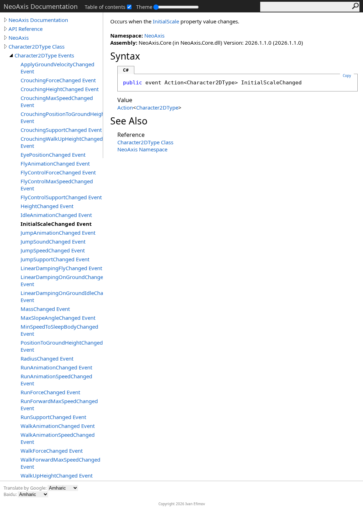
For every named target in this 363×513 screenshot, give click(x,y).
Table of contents (105, 7)
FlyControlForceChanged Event (58, 172)
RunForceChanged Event (50, 392)
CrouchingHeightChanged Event (60, 89)
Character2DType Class (37, 46)
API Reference (26, 28)
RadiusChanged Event (47, 358)
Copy (347, 75)
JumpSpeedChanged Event (53, 250)
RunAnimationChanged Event (56, 367)
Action (125, 107)
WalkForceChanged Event (52, 450)
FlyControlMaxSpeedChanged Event (57, 185)
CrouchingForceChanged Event (58, 80)
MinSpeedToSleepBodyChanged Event (59, 330)
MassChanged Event (45, 308)
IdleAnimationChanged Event (56, 214)
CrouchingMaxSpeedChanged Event (57, 101)
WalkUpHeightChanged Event (57, 475)
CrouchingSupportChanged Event (61, 129)
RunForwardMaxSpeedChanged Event (59, 404)
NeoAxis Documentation (38, 19)
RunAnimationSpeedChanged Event (56, 380)
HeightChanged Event (47, 206)
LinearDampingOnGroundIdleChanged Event (62, 296)
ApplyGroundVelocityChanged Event (57, 68)
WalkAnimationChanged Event (58, 425)
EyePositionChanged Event (53, 154)
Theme (144, 7)
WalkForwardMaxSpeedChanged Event (60, 463)
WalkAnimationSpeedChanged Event (58, 438)
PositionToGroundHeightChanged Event (62, 346)
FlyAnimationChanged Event (55, 163)
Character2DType (157, 107)
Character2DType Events (44, 55)
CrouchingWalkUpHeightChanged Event (62, 142)
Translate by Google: (26, 488)
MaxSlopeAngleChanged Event (58, 317)
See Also (128, 121)
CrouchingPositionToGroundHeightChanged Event (62, 117)
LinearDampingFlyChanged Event (61, 268)
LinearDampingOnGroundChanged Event (62, 280)
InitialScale (166, 21)
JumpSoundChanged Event (53, 241)
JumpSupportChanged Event (55, 259)
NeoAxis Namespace (142, 149)
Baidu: (11, 494)
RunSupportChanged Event (53, 416)
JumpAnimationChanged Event (58, 232)
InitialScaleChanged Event (56, 223)
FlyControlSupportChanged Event (61, 197)
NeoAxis (19, 37)
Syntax (125, 56)
